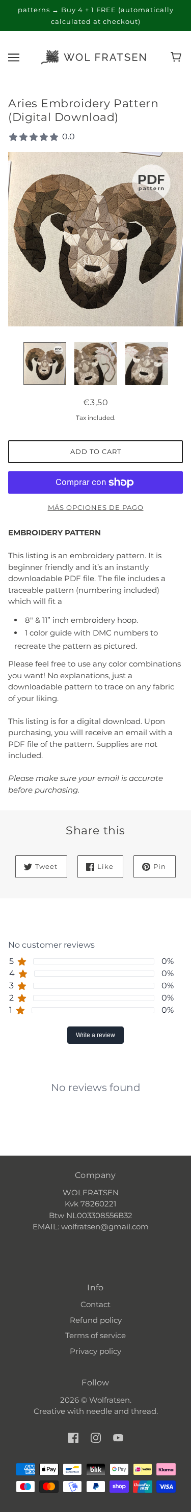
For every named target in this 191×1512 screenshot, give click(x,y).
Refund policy (96, 1320)
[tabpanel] (95, 1079)
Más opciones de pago (96, 507)
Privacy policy (95, 1351)
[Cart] (177, 57)
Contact (95, 1304)
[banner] (93, 56)
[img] (73, 1437)
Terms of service (95, 1335)
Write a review (95, 1035)
